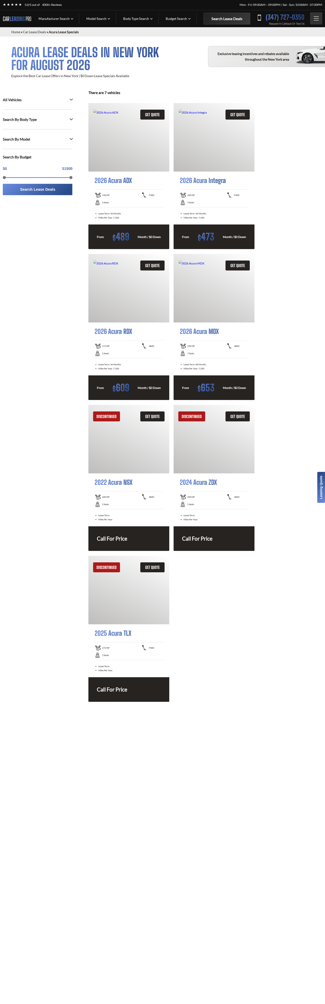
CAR (17, 18)
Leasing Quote (321, 487)
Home (15, 32)
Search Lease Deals (226, 18)
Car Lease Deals (34, 32)
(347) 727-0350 (285, 17)
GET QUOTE (152, 114)
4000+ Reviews (52, 4)
